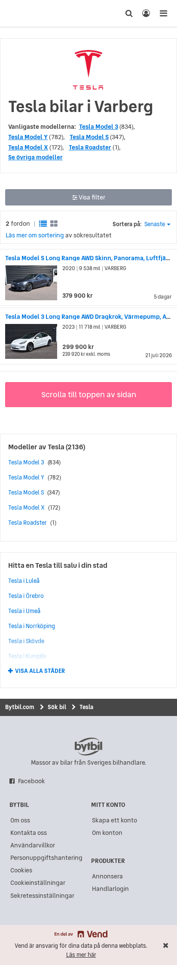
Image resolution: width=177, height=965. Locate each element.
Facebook (31, 781)
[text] (23, 13)
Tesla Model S (89, 137)
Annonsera (107, 876)
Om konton (107, 832)
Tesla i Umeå (24, 611)
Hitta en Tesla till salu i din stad (57, 565)
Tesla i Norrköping (31, 626)
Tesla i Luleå (24, 580)
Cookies (21, 870)
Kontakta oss (28, 832)
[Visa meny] (163, 13)
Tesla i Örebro (26, 595)
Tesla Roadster (90, 147)
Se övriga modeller (35, 157)
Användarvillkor (32, 845)
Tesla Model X (28, 147)
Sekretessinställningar (42, 895)
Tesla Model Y (28, 137)
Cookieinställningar (37, 882)
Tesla (56, 447)
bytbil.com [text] (88, 747)
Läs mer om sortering (35, 235)
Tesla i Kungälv (27, 656)
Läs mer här (81, 955)
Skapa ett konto (114, 820)
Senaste (154, 224)
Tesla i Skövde (26, 641)
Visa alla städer (40, 671)
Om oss (20, 820)
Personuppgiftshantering (46, 857)
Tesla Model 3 (98, 126)
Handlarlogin (110, 888)
